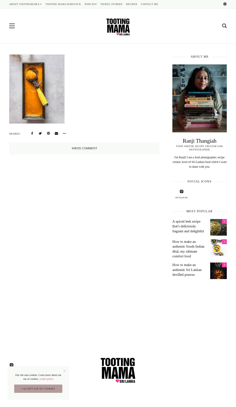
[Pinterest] (48, 133)
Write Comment (84, 148)
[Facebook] (32, 133)
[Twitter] (40, 133)
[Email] (56, 133)
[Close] (64, 370)
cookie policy (46, 379)
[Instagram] (225, 4)
